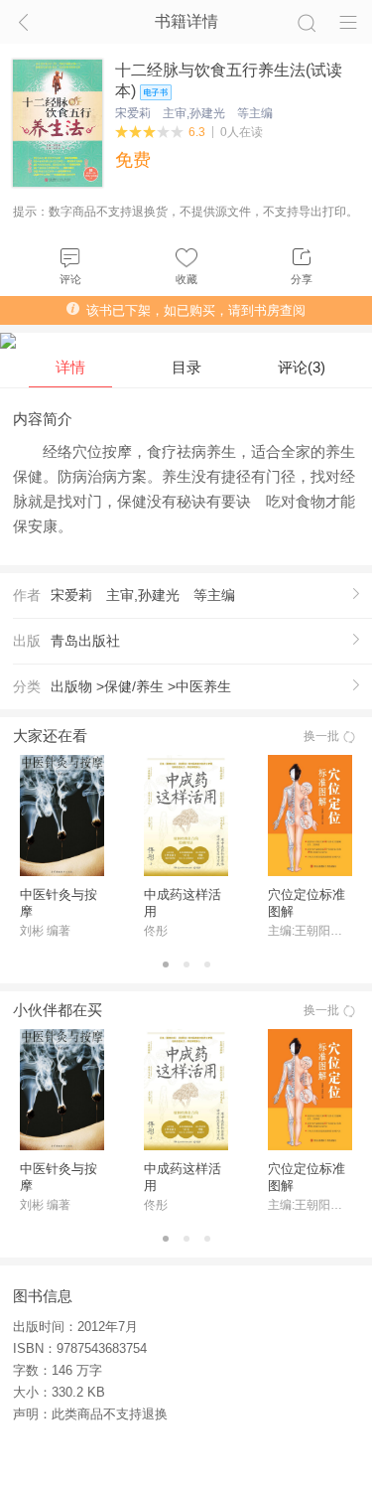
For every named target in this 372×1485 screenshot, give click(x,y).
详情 (70, 367)
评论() (301, 367)
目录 (186, 367)
